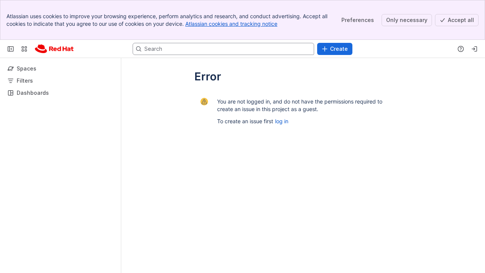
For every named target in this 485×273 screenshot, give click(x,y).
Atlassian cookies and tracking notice (231, 23)
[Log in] (474, 49)
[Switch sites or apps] (24, 49)
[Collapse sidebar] (11, 49)
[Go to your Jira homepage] (54, 49)
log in (281, 121)
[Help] (461, 49)
